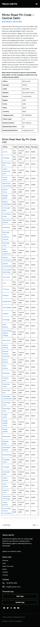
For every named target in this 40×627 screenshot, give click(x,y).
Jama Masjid (7, 308)
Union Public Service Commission (7, 511)
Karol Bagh (6, 320)
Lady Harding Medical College (7, 333)
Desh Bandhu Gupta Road (7, 251)
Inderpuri (6, 295)
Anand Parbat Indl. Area (6, 171)
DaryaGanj (6, 227)
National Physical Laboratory (6, 353)
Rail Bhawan (7, 436)
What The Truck (7, 566)
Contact (5, 575)
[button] (36, 3)
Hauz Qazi (6, 277)
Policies (4, 621)
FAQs (4, 563)
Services (5, 560)
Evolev (4, 569)
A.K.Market (6, 158)
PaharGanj (6, 373)
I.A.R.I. (4, 283)
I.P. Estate (6, 289)
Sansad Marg (7, 455)
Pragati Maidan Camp (5, 423)
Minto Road (6, 340)
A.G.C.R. (5, 152)
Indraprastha (7, 301)
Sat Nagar (6, 467)
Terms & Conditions (15, 621)
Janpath (5, 314)
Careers (5, 572)
